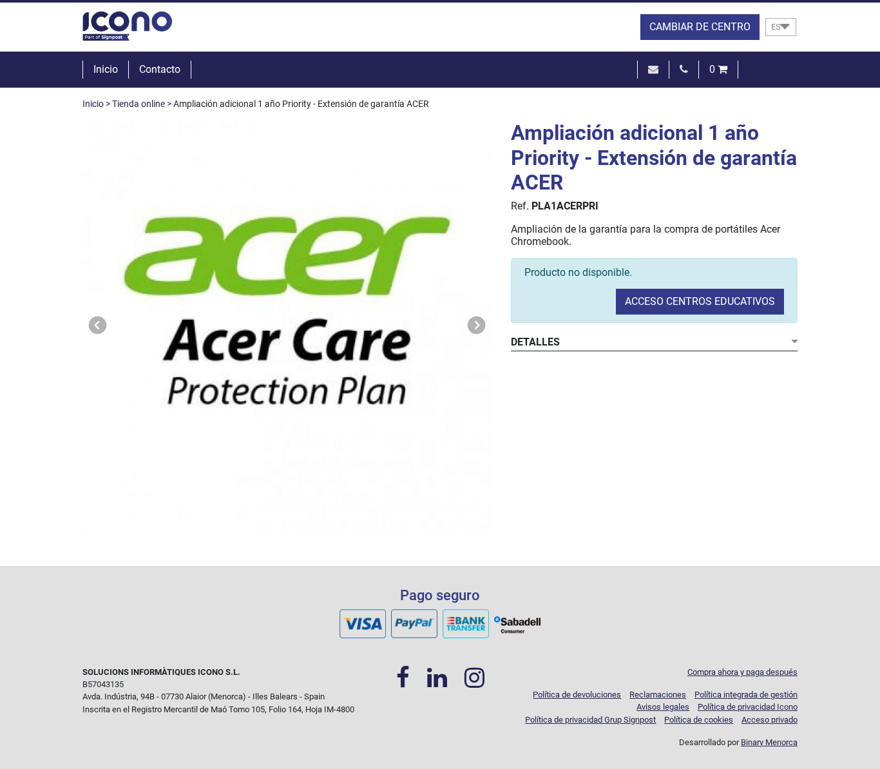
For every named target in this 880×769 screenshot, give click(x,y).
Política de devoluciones (577, 694)
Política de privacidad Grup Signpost (590, 720)
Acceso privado (769, 720)
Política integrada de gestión (746, 694)
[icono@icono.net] (653, 69)
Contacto (159, 69)
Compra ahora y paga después (742, 672)
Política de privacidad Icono (748, 707)
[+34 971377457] (684, 69)
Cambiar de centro (700, 27)
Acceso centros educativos (700, 301)
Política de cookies (698, 720)
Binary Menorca (769, 742)
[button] (97, 325)
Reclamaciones (657, 694)
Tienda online (138, 104)
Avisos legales (662, 707)
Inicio (105, 69)
